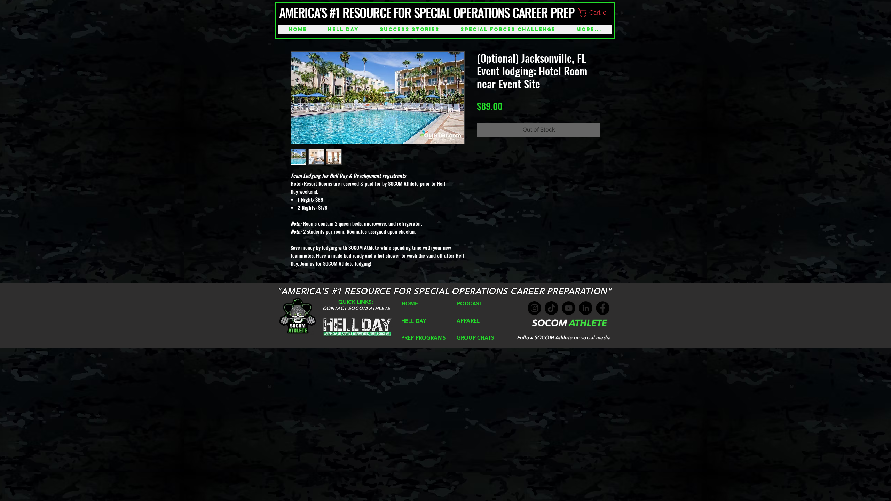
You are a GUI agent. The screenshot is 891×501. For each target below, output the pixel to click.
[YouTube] (568, 308)
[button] (595, 12)
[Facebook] (602, 308)
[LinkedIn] (585, 308)
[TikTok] (551, 308)
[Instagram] (534, 308)
